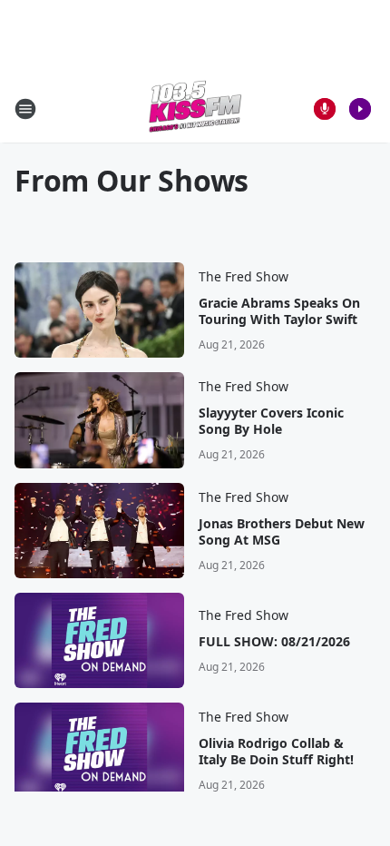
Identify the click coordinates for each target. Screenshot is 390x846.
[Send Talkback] (325, 109)
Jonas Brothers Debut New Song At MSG (282, 532)
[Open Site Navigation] (25, 109)
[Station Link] (195, 108)
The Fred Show (243, 276)
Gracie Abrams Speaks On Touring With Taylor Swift (279, 311)
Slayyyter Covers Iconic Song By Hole (271, 421)
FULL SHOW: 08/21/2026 (274, 642)
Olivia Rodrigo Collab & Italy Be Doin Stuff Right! (276, 751)
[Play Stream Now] (360, 109)
